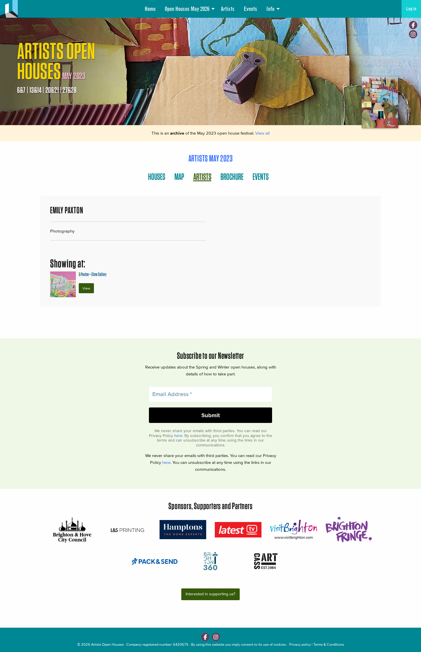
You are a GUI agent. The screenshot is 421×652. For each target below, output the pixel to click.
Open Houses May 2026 (187, 8)
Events (250, 8)
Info (270, 8)
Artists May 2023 (210, 158)
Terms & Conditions (328, 644)
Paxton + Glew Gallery (93, 274)
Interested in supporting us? (210, 594)
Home (150, 8)
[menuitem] (150, 9)
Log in (411, 8)
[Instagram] (413, 34)
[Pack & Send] (155, 561)
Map (179, 176)
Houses (156, 176)
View (86, 288)
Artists (228, 8)
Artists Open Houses (107, 644)
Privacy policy (300, 644)
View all (262, 133)
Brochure (232, 176)
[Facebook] (413, 25)
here (178, 436)
